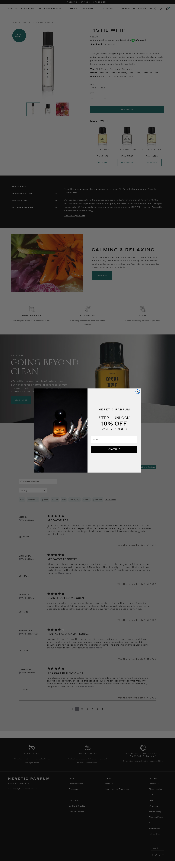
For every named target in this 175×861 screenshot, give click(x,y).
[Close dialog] (138, 392)
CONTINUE (114, 449)
